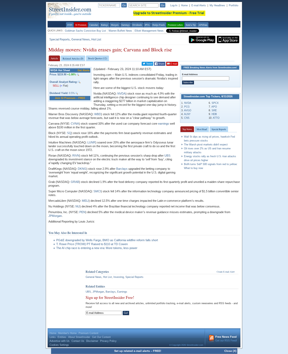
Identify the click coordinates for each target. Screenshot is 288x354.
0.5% (62, 93)
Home (184, 5)
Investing (118, 277)
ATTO (216, 117)
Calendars (93, 24)
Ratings (104, 24)
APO (214, 106)
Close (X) (230, 350)
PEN (82, 212)
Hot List (96, 39)
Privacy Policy (108, 340)
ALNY (187, 114)
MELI (85, 200)
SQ (69, 133)
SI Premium (80, 24)
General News (80, 39)
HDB (214, 114)
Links (53, 337)
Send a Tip (191, 24)
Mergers (115, 24)
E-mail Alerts (198, 5)
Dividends (137, 24)
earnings (163, 123)
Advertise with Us (60, 340)
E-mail (173, 63)
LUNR (91, 142)
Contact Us (78, 340)
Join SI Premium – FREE (70, 98)
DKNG (82, 168)
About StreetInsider (79, 337)
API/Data (202, 24)
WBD (97, 114)
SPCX (215, 102)
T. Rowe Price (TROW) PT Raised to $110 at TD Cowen (92, 244)
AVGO (187, 110)
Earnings (125, 24)
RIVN (75, 155)
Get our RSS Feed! (226, 338)
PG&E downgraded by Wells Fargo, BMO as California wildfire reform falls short (107, 240)
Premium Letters (175, 24)
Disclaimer (92, 340)
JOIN (69, 24)
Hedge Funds (158, 24)
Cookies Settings (59, 344)
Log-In (173, 5)
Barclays (122, 168)
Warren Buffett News (120, 30)
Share (161, 63)
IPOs (147, 24)
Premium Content (88, 333)
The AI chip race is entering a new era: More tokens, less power (96, 248)
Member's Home (67, 333)
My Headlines (217, 5)
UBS (167, 155)
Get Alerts (84, 70)
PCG (187, 106)
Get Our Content (101, 337)
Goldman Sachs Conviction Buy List (85, 30)
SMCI (97, 191)
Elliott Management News (149, 30)
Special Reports (59, 39)
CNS (186, 117)
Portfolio (233, 5)
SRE (214, 110)
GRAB (75, 181)
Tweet (149, 63)
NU (77, 206)
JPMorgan (55, 215)
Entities (62, 337)
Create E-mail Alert (226, 271)
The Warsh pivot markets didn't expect (206, 144)
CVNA (75, 123)
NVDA (187, 102)
